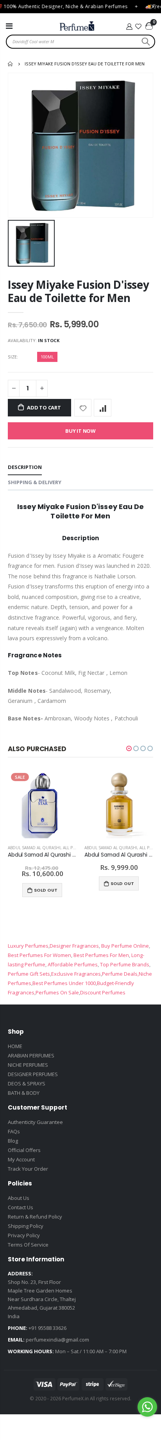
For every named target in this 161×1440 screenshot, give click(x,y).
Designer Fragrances (74, 945)
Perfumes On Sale (57, 992)
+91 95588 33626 (47, 1327)
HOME (15, 1046)
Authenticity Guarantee (35, 1122)
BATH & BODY (23, 1092)
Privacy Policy (24, 1235)
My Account (21, 1159)
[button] (128, 748)
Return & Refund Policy (35, 1216)
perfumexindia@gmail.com (57, 1339)
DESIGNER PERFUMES (33, 1074)
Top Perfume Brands (124, 964)
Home (11, 63)
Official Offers (24, 1150)
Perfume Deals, (120, 973)
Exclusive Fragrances (76, 973)
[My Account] (129, 26)
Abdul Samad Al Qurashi (34, 847)
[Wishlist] (138, 26)
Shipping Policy (25, 1225)
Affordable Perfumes (72, 964)
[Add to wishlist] (83, 407)
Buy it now (80, 430)
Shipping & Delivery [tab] (34, 482)
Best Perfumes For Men (101, 955)
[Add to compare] (102, 407)
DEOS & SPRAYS (26, 1083)
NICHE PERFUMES (28, 1064)
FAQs (14, 1131)
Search (145, 41)
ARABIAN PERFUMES (31, 1055)
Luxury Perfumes (28, 945)
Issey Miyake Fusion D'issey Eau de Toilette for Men (78, 291)
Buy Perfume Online (124, 945)
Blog (13, 1140)
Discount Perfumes (102, 992)
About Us (18, 1197)
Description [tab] (25, 467)
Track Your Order (28, 1168)
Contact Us (20, 1207)
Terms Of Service (28, 1244)
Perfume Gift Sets (29, 973)
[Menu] (9, 26)
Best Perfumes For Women (39, 955)
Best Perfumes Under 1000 (64, 983)
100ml (47, 357)
